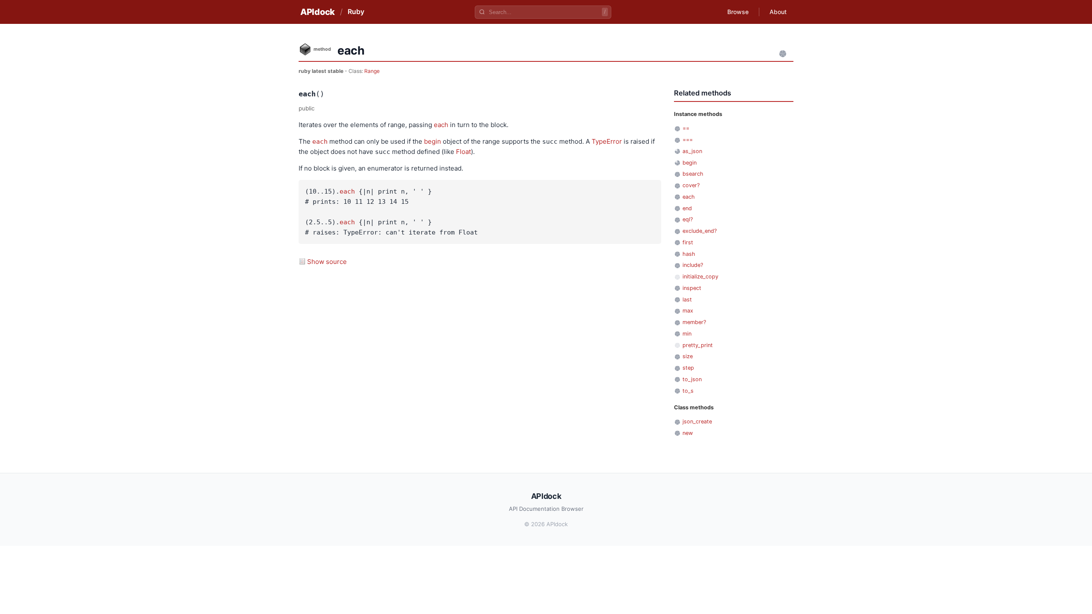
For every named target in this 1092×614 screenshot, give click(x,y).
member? (694, 322)
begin (432, 141)
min (686, 333)
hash (688, 254)
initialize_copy (700, 276)
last (687, 299)
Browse (738, 11)
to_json (692, 379)
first (687, 242)
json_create (697, 421)
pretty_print (697, 345)
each (441, 125)
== (685, 128)
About (778, 11)
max (687, 310)
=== (687, 139)
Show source (327, 262)
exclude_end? (699, 231)
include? (692, 265)
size (687, 356)
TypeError (607, 141)
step (688, 368)
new (687, 433)
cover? (691, 185)
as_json (692, 151)
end (687, 208)
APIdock (317, 12)
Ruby (356, 11)
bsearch (692, 174)
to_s (688, 391)
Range (372, 71)
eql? (687, 219)
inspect (691, 288)
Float (463, 152)
